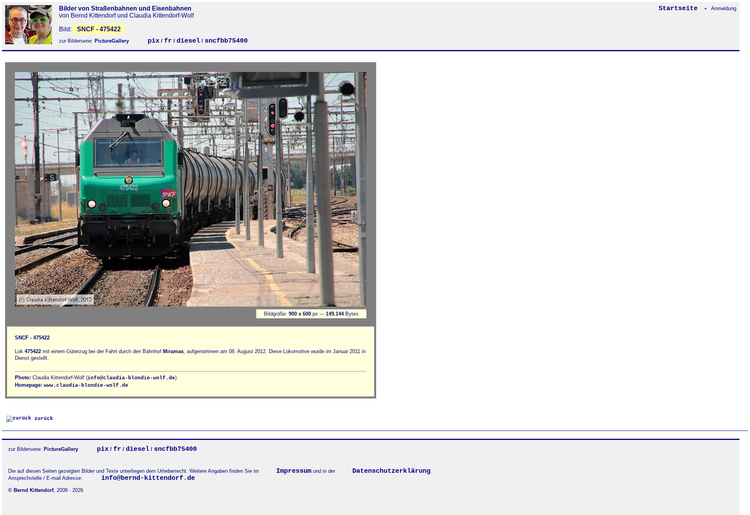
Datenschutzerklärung (391, 471)
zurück (42, 419)
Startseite (680, 8)
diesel (188, 41)
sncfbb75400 (226, 41)
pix (153, 41)
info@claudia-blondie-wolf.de (131, 378)
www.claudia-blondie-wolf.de (86, 385)
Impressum (293, 471)
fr (168, 41)
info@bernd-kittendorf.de (148, 478)
